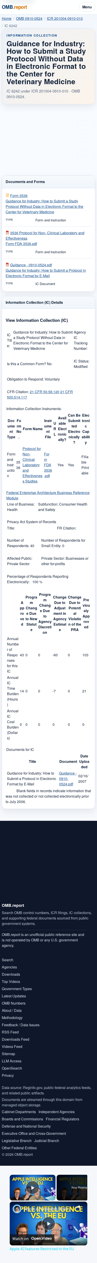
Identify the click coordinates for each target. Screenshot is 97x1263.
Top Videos (11, 981)
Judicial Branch (46, 1140)
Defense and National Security (26, 1126)
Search (7, 959)
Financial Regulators (62, 1118)
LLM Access (11, 1060)
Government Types (17, 988)
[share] (78, 1207)
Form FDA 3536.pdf (48, 464)
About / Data (12, 1010)
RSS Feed (10, 1032)
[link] (16, 1208)
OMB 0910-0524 (29, 18)
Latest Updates (14, 995)
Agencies (9, 967)
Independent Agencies (57, 1111)
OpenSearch (12, 1068)
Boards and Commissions (22, 1118)
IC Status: (81, 361)
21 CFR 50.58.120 (44, 391)
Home (7, 18)
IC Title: (9, 340)
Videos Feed (12, 1046)
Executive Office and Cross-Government (34, 1133)
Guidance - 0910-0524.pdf (68, 779)
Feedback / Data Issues (20, 1024)
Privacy (8, 1075)
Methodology (12, 1017)
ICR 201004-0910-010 (65, 18)
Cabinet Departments (19, 1111)
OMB (14, 6)
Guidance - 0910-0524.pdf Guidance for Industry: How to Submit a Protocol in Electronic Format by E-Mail (46, 270)
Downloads (11, 974)
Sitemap (8, 1053)
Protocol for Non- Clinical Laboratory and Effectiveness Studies (32, 465)
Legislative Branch (17, 1140)
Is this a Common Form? (27, 363)
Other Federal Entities (19, 1147)
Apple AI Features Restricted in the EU (48, 1208)
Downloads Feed (15, 1039)
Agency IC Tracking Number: (81, 340)
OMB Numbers (13, 1003)
